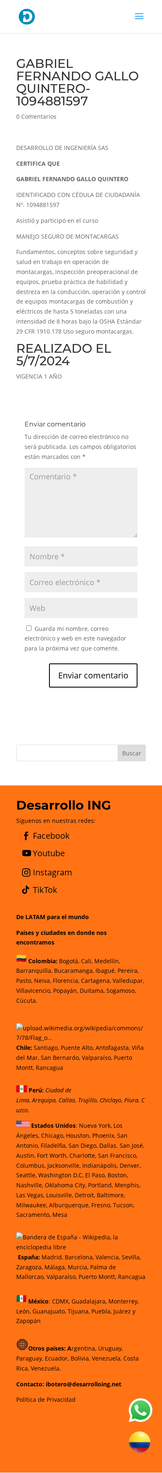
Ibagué (104, 971)
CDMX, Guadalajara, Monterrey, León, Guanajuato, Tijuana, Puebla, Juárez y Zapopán (77, 1311)
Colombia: (42, 961)
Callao (67, 1100)
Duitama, (92, 990)
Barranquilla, (34, 971)
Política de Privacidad (46, 1399)
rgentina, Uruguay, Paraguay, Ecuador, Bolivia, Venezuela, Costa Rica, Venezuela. (77, 1358)
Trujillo (87, 1100)
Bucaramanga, (73, 971)
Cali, (86, 961)
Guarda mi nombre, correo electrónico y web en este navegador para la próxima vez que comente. (75, 639)
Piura (131, 1100)
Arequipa (44, 1100)
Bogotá (68, 961)
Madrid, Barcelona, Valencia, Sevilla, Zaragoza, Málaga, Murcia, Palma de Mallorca (78, 1267)
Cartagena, (96, 980)
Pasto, (24, 980)
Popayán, (65, 990)
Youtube (49, 853)
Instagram (52, 872)
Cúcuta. (26, 1000)
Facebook (51, 835)
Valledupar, (128, 980)
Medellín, (107, 961)
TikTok (45, 889)
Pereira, (127, 971)
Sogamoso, (121, 990)
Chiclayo (110, 1100)
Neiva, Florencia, (57, 980)
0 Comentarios (36, 116)
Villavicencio (33, 990)
